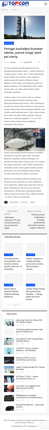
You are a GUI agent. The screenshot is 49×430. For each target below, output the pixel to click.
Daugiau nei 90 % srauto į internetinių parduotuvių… (26, 359)
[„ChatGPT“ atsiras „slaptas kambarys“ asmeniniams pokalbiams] (9, 350)
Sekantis (17, 305)
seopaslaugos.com (32, 426)
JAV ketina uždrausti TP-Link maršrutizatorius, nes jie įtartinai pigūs (12, 222)
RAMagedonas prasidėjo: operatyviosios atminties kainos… (30, 396)
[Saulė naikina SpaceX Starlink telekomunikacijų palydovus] (13, 279)
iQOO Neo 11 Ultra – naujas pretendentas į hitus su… (27, 378)
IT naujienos (12, 420)
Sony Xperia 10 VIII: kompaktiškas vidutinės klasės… (29, 340)
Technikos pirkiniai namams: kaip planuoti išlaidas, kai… (29, 330)
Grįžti (8, 305)
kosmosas (24, 202)
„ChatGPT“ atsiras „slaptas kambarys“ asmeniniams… (27, 349)
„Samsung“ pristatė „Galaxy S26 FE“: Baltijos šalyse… (29, 321)
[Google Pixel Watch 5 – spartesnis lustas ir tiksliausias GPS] (9, 407)
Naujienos (9, 43)
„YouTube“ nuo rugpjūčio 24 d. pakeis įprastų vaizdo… (28, 387)
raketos (32, 202)
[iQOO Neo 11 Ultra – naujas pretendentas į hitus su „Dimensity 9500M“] (9, 379)
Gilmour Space (14, 202)
